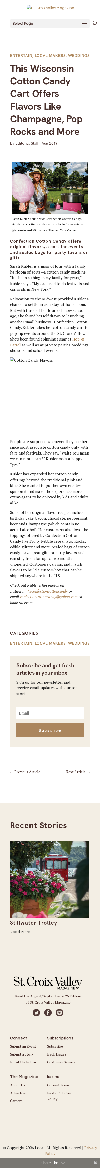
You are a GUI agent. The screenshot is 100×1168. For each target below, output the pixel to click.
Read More (20, 932)
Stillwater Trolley (33, 922)
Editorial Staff (26, 143)
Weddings (79, 55)
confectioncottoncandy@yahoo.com (49, 596)
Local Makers (50, 55)
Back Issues (56, 1054)
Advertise (18, 1093)
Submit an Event (23, 1046)
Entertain (21, 55)
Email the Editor (23, 1062)
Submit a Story (22, 1054)
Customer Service (61, 1062)
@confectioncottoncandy (48, 591)
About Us (17, 1085)
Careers (16, 1100)
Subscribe (55, 1046)
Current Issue (58, 1085)
